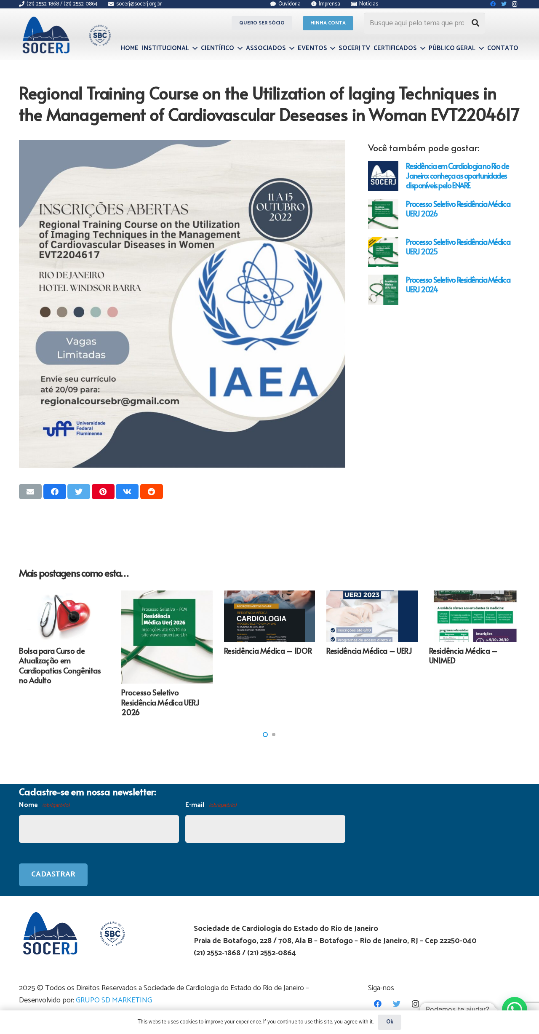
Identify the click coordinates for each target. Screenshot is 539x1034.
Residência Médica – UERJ (369, 650)
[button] (265, 734)
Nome (44, 805)
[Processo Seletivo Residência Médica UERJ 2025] (383, 252)
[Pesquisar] (475, 23)
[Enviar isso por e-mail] (30, 491)
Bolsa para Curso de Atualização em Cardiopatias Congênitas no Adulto (60, 665)
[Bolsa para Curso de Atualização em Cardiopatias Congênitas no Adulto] (64, 616)
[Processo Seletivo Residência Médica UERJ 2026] (383, 214)
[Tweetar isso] (78, 491)
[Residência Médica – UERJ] (371, 616)
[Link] (65, 35)
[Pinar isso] (103, 491)
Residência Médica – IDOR (268, 650)
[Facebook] (377, 1003)
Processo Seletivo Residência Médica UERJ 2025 (458, 246)
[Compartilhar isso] (54, 491)
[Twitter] (396, 1003)
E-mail (210, 805)
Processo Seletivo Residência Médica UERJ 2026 (458, 208)
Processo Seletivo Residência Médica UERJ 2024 (458, 284)
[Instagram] (415, 1003)
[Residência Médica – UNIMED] (474, 616)
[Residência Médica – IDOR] (269, 616)
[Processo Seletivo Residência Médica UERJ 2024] (383, 290)
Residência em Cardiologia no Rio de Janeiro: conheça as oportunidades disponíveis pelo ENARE (457, 175)
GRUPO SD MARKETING (114, 1000)
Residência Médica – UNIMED (463, 655)
